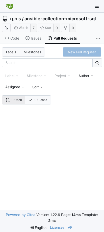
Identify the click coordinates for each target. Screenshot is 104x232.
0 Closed (41, 100)
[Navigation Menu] (96, 6)
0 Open (17, 100)
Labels (11, 52)
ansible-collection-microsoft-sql (60, 18)
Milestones (32, 52)
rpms (15, 18)
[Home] (10, 6)
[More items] (98, 38)
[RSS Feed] (6, 28)
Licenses (57, 227)
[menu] (37, 87)
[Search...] (97, 62)
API (70, 227)
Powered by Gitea (20, 214)
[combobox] (86, 76)
